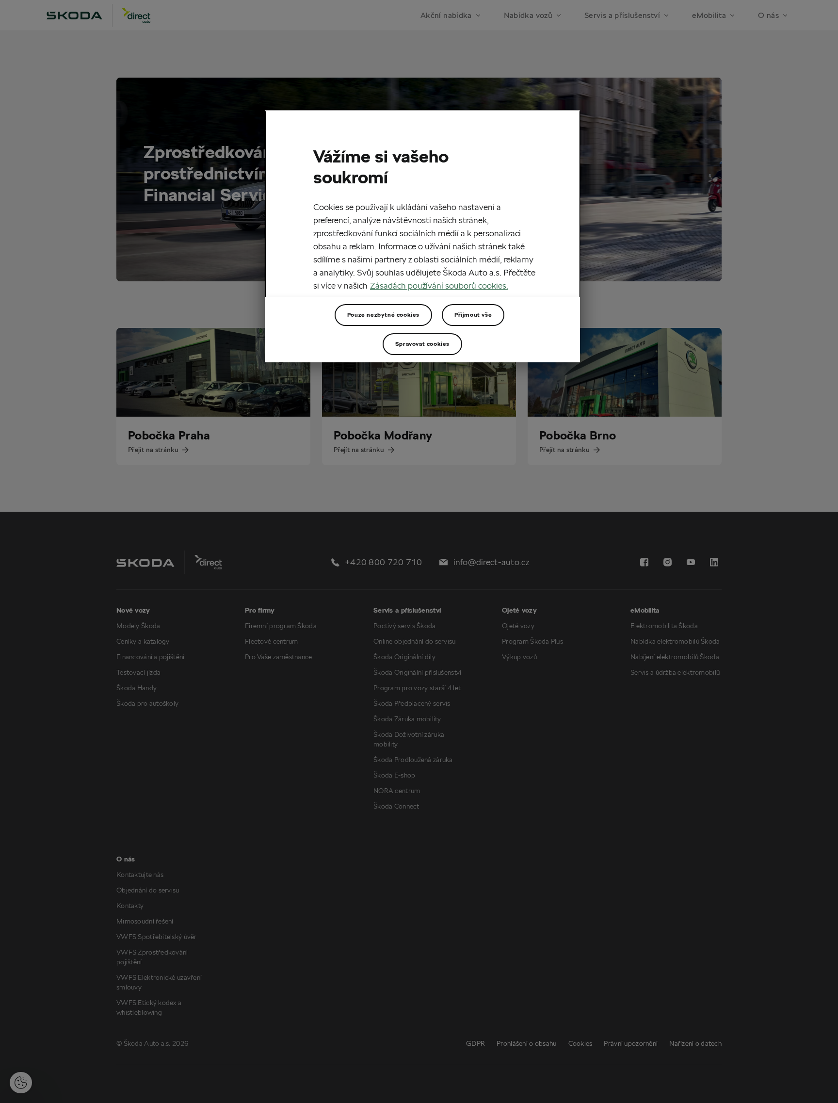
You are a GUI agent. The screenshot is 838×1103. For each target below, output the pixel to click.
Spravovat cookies (422, 343)
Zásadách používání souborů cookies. (439, 285)
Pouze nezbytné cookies (383, 314)
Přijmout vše (473, 314)
